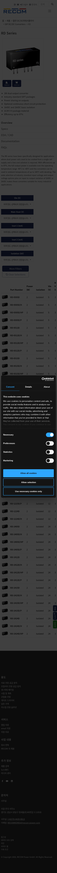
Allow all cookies (28, 473)
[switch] (50, 443)
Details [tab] (28, 387)
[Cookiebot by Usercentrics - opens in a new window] (42, 379)
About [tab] (47, 387)
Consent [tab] (10, 387)
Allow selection (28, 482)
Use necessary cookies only (28, 491)
